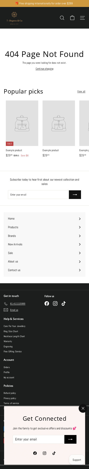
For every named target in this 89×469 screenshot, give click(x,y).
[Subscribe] (70, 439)
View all (81, 91)
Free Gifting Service (13, 351)
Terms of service (11, 403)
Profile (7, 372)
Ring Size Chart (11, 331)
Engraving (8, 346)
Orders (7, 367)
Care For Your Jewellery (14, 326)
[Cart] (72, 17)
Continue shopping (44, 68)
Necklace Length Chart (14, 336)
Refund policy (10, 393)
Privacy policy (10, 398)
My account (9, 377)
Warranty (8, 341)
